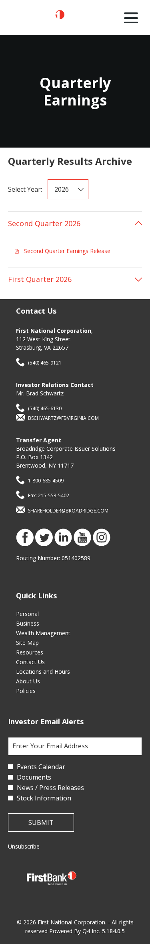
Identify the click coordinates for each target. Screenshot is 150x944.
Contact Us (40, 662)
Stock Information (44, 798)
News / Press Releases (50, 787)
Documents (34, 777)
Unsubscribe (24, 846)
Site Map (37, 643)
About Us (38, 681)
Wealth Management (53, 633)
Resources (39, 652)
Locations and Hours (53, 672)
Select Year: (25, 189)
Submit (41, 822)
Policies (35, 691)
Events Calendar (41, 767)
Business (37, 623)
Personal (37, 614)
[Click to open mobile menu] (131, 17)
